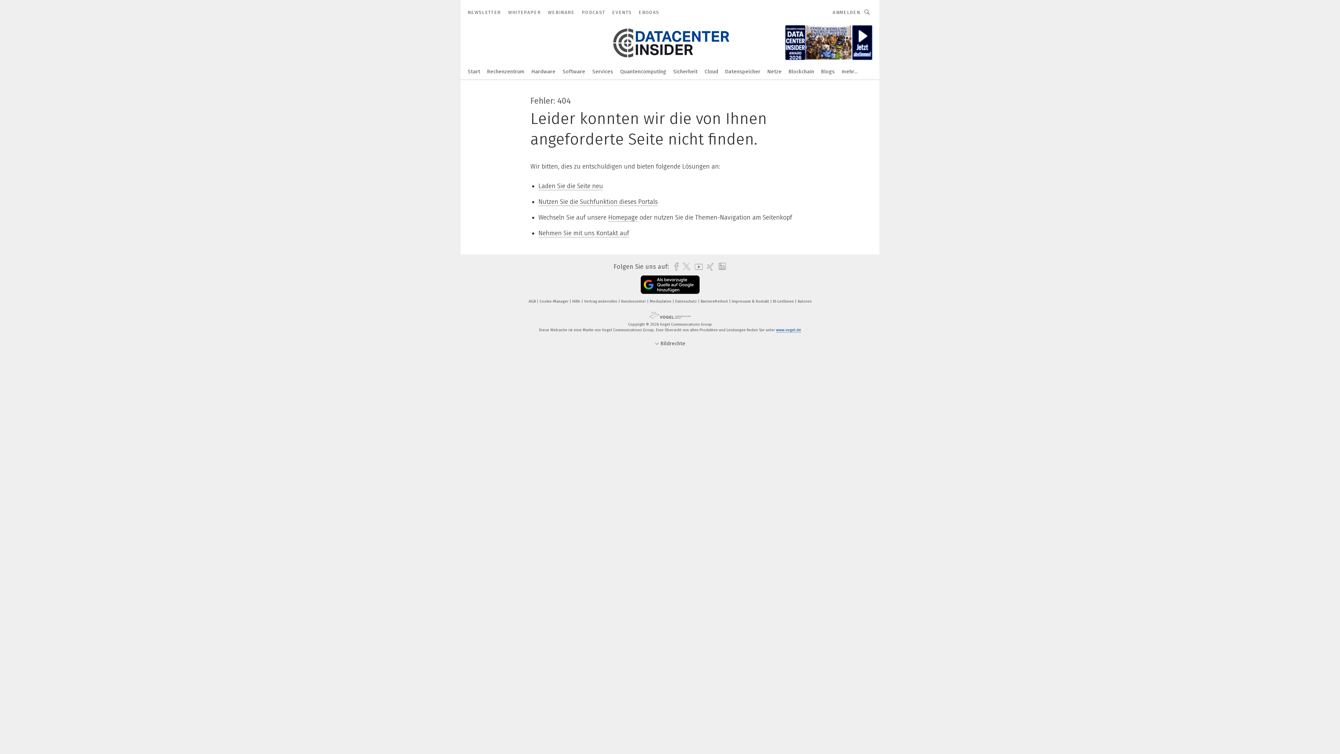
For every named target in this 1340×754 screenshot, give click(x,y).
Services (602, 71)
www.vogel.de (788, 330)
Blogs (828, 71)
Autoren (805, 301)
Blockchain (801, 71)
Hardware (543, 71)
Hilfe (576, 301)
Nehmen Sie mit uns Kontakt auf (583, 233)
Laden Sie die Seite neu (570, 186)
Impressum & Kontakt (751, 301)
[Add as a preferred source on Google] (670, 284)
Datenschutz (686, 301)
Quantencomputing (643, 71)
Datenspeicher (742, 71)
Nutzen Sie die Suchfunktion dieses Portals (598, 202)
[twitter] (684, 267)
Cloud (711, 71)
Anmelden (846, 12)
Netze (774, 71)
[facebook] (674, 266)
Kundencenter (634, 301)
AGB (533, 301)
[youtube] (697, 267)
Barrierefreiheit (715, 301)
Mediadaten (661, 301)
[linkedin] (720, 266)
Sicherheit (685, 71)
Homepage (623, 217)
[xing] (708, 267)
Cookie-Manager (554, 301)
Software (574, 71)
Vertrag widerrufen (601, 301)
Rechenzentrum (505, 71)
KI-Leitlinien (784, 301)
